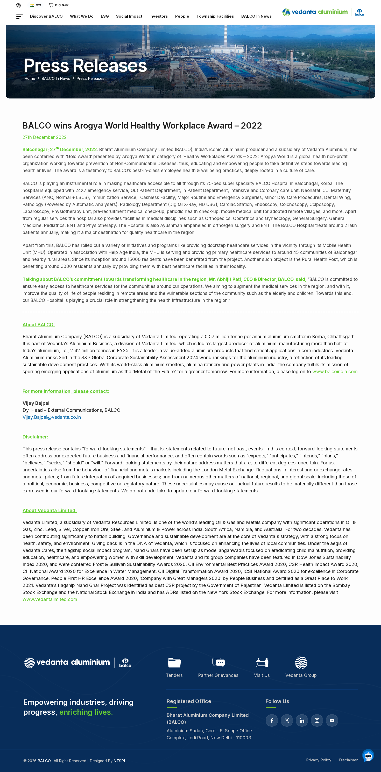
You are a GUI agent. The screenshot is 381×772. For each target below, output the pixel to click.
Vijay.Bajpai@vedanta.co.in (52, 417)
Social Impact (129, 16)
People (182, 16)
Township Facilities (215, 16)
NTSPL (120, 760)
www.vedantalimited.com (50, 599)
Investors (159, 16)
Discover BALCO (46, 16)
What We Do (82, 16)
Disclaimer (348, 759)
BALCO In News (256, 16)
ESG (105, 16)
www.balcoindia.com (335, 371)
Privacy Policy (318, 759)
